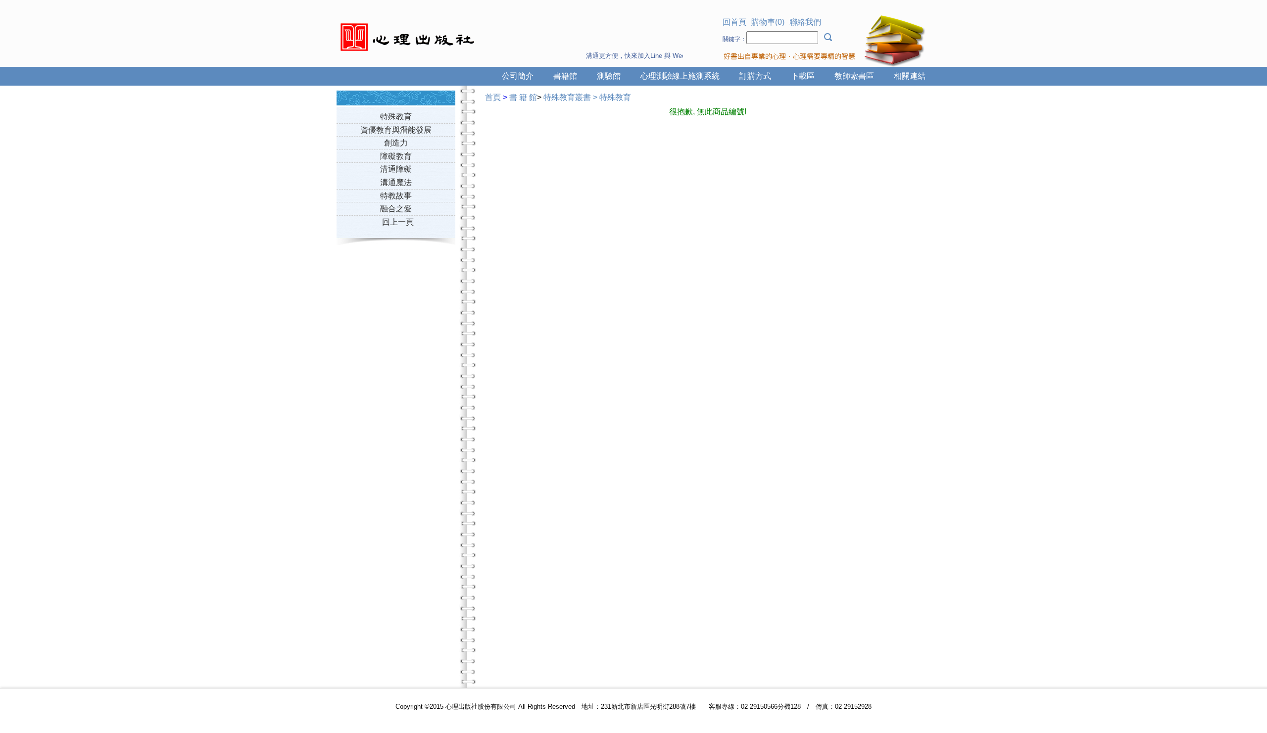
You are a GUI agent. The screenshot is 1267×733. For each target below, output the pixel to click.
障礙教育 (396, 156)
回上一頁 (398, 222)
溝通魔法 (396, 182)
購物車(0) (767, 22)
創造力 (396, 143)
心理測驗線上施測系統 (680, 76)
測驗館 (609, 76)
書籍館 (565, 76)
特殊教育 (396, 116)
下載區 (803, 76)
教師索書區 (854, 76)
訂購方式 (755, 76)
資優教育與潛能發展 (396, 130)
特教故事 (396, 196)
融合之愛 (396, 208)
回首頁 (734, 22)
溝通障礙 (396, 169)
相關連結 (910, 76)
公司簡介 (518, 76)
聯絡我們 (805, 22)
